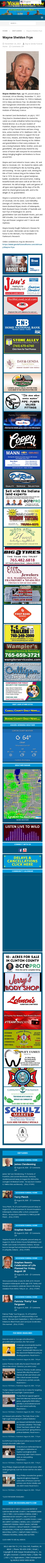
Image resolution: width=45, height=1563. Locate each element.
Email (35, 1549)
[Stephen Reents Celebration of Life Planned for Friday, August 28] (7, 1262)
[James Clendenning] (7, 1162)
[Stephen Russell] (7, 1227)
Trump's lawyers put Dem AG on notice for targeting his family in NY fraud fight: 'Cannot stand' (22, 1391)
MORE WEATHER (22, 820)
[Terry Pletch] (7, 1194)
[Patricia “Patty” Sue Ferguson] (7, 1298)
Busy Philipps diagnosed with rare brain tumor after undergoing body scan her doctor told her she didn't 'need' (22, 1469)
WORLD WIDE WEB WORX (23, 1560)
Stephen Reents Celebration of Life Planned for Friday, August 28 (25, 1265)
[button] (41, 17)
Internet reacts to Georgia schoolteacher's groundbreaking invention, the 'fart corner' (18, 1340)
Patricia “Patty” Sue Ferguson (25, 1301)
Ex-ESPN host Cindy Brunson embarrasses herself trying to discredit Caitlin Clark (21, 1442)
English (27, 2)
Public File (37, 1554)
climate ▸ (22, 760)
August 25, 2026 (22, 1233)
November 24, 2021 (13, 44)
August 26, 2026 (22, 1168)
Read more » (35, 1355)
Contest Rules (25, 1554)
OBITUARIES (22, 1153)
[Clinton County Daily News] (22, 12)
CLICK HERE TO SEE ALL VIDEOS (13, 1540)
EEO (7, 1557)
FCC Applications (17, 1557)
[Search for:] (22, 23)
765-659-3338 (25, 1549)
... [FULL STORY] (28, 1184)
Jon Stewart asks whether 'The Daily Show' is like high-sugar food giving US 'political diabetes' (20, 1417)
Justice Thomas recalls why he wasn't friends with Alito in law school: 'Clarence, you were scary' (21, 1365)
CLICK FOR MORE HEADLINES (13, 1497)
